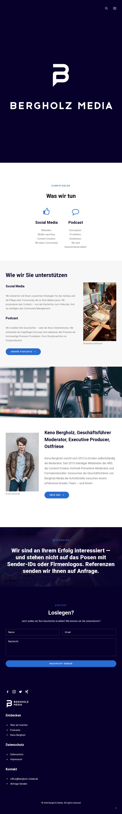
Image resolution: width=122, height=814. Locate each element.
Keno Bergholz (18, 735)
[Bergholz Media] (18, 8)
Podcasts (15, 730)
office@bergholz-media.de (24, 778)
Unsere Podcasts (21, 352)
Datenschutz (17, 754)
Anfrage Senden (18, 783)
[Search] (105, 8)
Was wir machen (19, 725)
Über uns (55, 495)
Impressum (16, 759)
